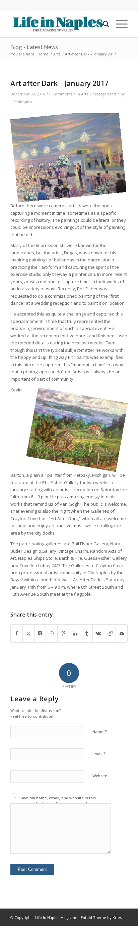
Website (99, 775)
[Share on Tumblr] (86, 633)
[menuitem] (102, 23)
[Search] (102, 23)
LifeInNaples (21, 101)
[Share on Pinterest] (63, 633)
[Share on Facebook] (16, 633)
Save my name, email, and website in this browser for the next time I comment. (57, 800)
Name (99, 731)
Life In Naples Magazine (56, 917)
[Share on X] (28, 633)
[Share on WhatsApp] (51, 633)
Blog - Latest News (34, 47)
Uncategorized (103, 94)
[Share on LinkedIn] (75, 633)
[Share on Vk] (98, 633)
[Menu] (118, 23)
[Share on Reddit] (110, 633)
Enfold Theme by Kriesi (102, 917)
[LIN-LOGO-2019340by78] (57, 23)
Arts (84, 94)
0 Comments (61, 94)
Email (99, 754)
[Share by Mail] (121, 633)
